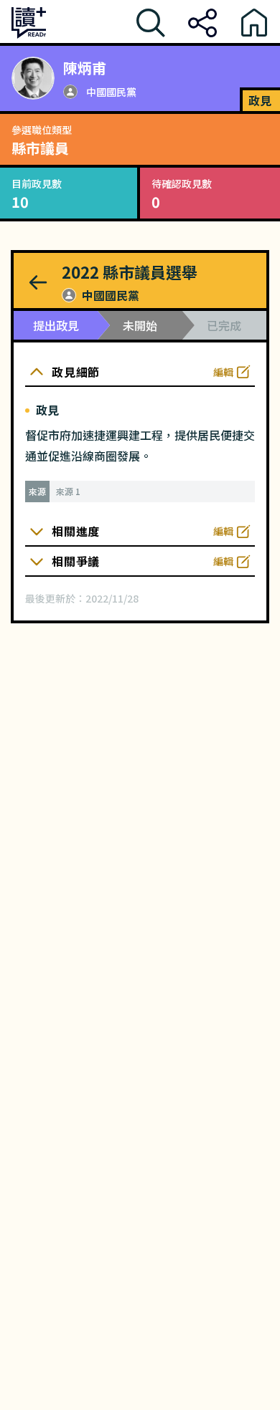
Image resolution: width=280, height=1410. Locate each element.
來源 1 (68, 491)
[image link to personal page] (33, 78)
